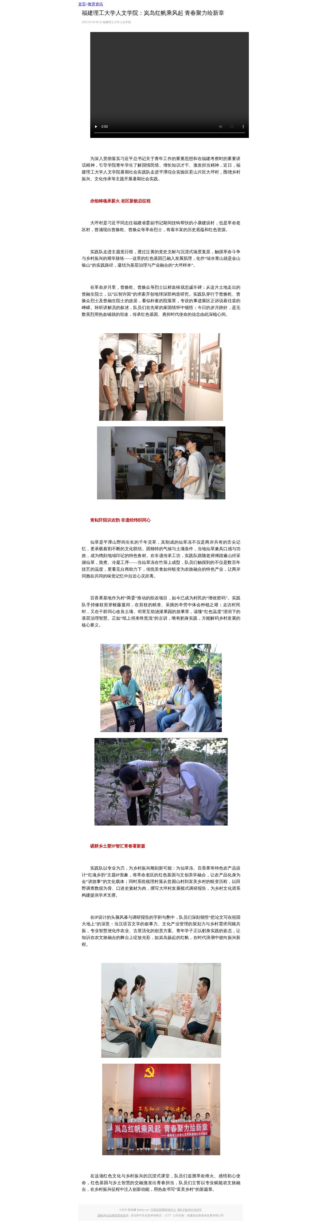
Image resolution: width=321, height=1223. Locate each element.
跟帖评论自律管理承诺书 (113, 1215)
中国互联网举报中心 (163, 1209)
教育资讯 (95, 4)
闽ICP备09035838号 (189, 1209)
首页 (82, 4)
